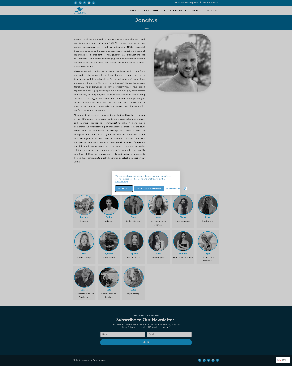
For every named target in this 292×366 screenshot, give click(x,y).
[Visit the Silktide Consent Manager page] (185, 188)
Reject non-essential (149, 188)
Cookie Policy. (121, 182)
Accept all (124, 188)
